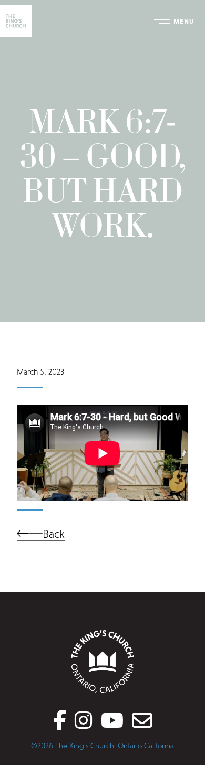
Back (54, 534)
